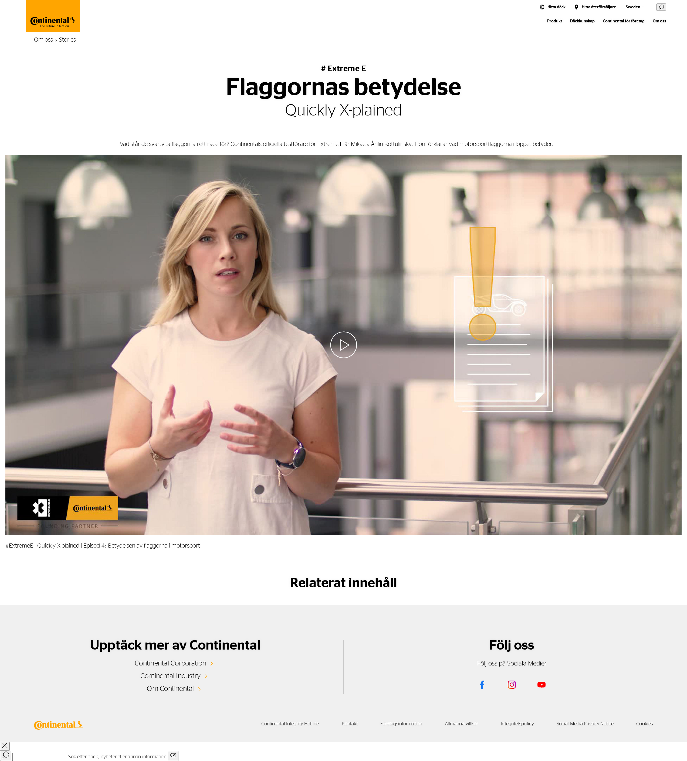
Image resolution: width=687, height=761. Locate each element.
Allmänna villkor (461, 724)
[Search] (5, 756)
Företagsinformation (401, 724)
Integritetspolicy (517, 724)
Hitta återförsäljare (599, 7)
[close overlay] (5, 746)
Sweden (633, 7)
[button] (343, 344)
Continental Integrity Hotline (290, 724)
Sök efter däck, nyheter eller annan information (117, 757)
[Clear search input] (173, 756)
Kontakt (350, 724)
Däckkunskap (582, 21)
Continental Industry (170, 676)
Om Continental (170, 688)
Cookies (644, 724)
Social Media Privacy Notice (585, 724)
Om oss (659, 21)
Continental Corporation (170, 663)
